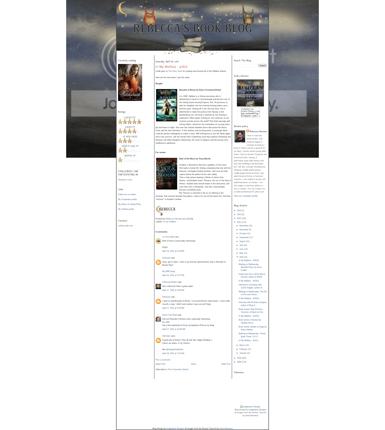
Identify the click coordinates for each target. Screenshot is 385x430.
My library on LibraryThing (129, 204)
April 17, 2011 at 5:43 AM (173, 308)
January (243, 353)
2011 (239, 222)
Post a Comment (163, 360)
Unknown (166, 258)
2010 (239, 358)
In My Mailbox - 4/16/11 (249, 298)
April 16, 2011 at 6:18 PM (173, 251)
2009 (239, 362)
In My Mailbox (184, 343)
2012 (239, 218)
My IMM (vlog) (168, 271)
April (241, 257)
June (241, 249)
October (243, 233)
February (243, 349)
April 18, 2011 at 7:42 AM (173, 353)
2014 (239, 210)
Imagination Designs (257, 410)
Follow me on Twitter (127, 194)
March (242, 345)
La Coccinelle (168, 237)
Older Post (226, 364)
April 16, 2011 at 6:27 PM (173, 275)
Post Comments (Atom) (178, 369)
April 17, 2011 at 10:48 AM (173, 329)
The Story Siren (175, 71)
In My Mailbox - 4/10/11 (249, 316)
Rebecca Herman (174, 218)
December (244, 226)
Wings (185, 325)
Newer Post (161, 364)
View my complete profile (246, 196)
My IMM (165, 322)
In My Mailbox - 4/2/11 (248, 340)
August (242, 241)
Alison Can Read (169, 315)
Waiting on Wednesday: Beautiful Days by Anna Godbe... (250, 267)
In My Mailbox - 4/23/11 (249, 281)
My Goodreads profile (127, 199)
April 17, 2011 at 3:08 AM (173, 290)
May (241, 253)
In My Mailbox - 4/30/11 (249, 260)
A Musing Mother (169, 282)
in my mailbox (169, 221)
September (244, 237)
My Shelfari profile (126, 209)
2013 (239, 214)
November (244, 229)
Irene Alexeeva (251, 415)
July (241, 245)
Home (193, 364)
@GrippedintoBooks (174, 349)
